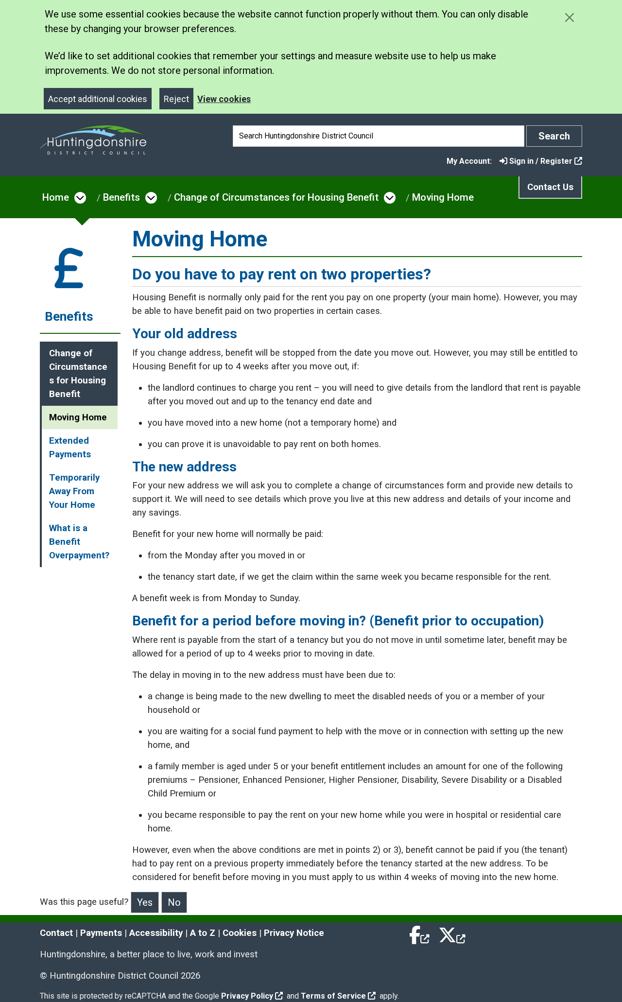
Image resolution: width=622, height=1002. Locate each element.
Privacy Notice (294, 933)
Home (55, 197)
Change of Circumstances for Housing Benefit (276, 197)
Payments (101, 933)
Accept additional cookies (97, 99)
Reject (176, 99)
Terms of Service (333, 996)
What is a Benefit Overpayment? (79, 542)
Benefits (121, 197)
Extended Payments (70, 447)
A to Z (202, 933)
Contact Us (550, 187)
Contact (56, 933)
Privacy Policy (247, 996)
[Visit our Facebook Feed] (420, 933)
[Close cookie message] (569, 17)
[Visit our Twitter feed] (452, 933)
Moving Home (443, 197)
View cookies (224, 99)
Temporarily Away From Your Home (74, 491)
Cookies (240, 933)
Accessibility (156, 933)
